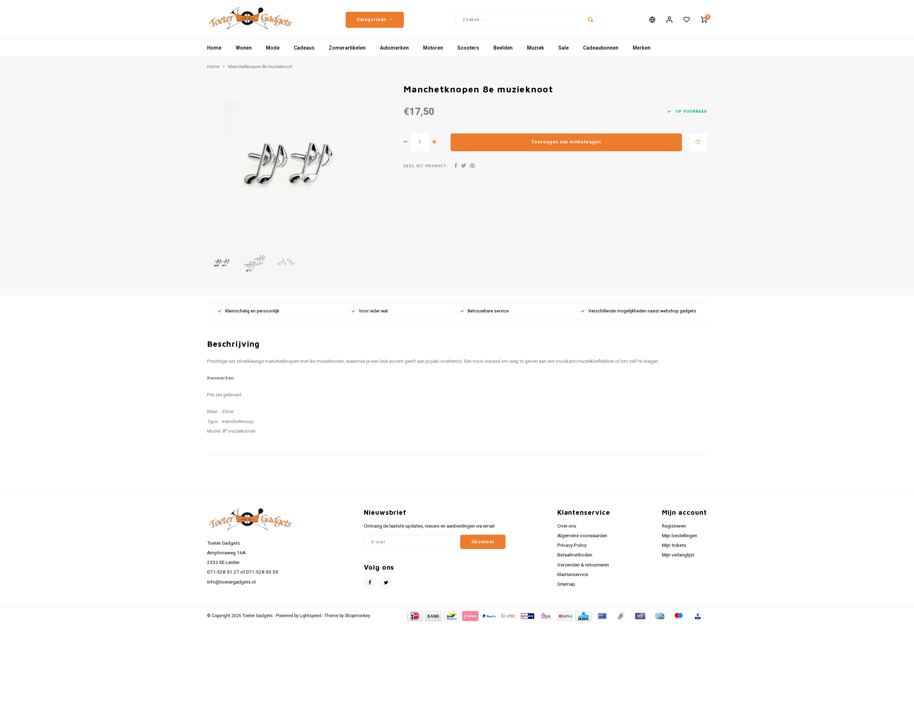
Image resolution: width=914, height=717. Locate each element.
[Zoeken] (590, 19)
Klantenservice (572, 574)
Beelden (503, 48)
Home (214, 48)
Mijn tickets (674, 545)
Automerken (394, 48)
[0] (703, 19)
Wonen (244, 48)
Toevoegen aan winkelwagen (566, 142)
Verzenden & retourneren (583, 565)
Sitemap (566, 584)
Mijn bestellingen (679, 535)
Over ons (566, 526)
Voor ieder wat (373, 311)
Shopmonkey (357, 616)
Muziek (535, 48)
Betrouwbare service (488, 311)
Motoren (433, 48)
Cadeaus (304, 48)
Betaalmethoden (574, 555)
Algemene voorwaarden (582, 535)
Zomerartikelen (347, 48)
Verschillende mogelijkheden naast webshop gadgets (642, 311)
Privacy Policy (572, 545)
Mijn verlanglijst (678, 555)
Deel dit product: (425, 166)
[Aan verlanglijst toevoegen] (698, 142)
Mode (273, 48)
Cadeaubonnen (600, 48)
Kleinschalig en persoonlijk (252, 311)
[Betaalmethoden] (415, 615)
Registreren (674, 526)
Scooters (468, 48)
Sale (563, 48)
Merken (642, 48)
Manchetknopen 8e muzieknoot (260, 66)
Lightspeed (310, 616)
